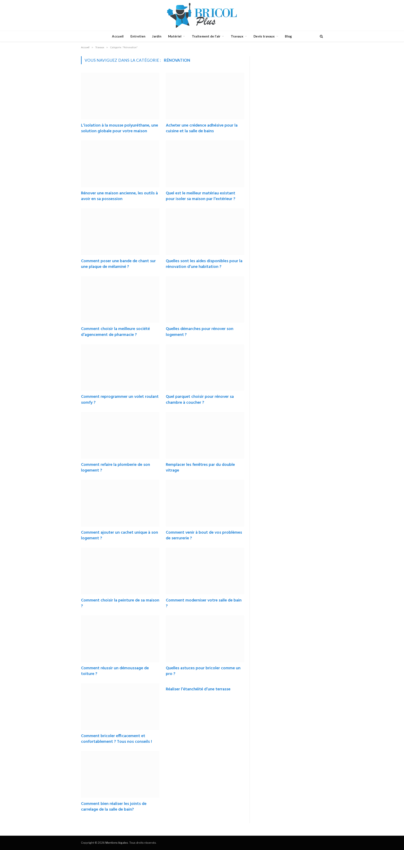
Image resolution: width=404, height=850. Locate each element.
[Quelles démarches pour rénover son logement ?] (205, 299)
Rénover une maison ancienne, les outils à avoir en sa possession (119, 196)
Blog (288, 36)
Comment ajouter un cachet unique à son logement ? (119, 535)
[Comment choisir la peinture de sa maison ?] (120, 571)
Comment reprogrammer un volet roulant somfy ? (120, 399)
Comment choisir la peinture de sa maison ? (120, 603)
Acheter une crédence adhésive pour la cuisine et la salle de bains (202, 128)
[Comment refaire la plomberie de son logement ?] (120, 435)
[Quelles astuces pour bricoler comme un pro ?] (205, 638)
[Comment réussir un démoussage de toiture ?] (120, 638)
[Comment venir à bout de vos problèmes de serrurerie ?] (205, 503)
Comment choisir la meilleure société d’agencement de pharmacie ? (115, 332)
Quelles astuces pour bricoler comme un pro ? (203, 671)
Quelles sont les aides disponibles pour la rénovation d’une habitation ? (204, 264)
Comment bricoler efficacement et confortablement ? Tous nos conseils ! (116, 739)
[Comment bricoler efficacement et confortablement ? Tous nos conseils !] (120, 706)
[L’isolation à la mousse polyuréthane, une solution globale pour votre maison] (120, 96)
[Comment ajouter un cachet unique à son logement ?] (120, 503)
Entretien (138, 36)
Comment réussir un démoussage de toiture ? (115, 671)
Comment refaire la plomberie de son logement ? (115, 467)
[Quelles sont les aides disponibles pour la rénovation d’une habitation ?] (205, 231)
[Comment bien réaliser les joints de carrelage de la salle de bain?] (120, 774)
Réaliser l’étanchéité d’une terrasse (198, 689)
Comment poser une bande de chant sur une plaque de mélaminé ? (118, 264)
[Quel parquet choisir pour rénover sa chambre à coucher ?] (205, 367)
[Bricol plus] (202, 15)
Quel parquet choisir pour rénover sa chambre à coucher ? (200, 399)
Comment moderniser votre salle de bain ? (204, 603)
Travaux (237, 36)
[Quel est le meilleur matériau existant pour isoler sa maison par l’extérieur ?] (205, 163)
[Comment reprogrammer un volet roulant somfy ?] (120, 367)
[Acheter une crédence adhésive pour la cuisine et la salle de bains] (205, 96)
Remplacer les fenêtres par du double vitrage (200, 467)
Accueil (118, 36)
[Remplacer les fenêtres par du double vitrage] (205, 435)
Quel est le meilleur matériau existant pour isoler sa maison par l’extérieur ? (200, 196)
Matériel (174, 36)
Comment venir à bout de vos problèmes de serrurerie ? (204, 535)
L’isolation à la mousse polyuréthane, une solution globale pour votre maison (119, 128)
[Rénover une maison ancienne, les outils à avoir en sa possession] (120, 163)
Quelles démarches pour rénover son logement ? (199, 332)
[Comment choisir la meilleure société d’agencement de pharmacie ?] (120, 299)
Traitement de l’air (206, 36)
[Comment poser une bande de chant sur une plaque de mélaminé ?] (120, 231)
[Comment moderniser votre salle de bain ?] (205, 571)
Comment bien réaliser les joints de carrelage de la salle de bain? (113, 807)
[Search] (321, 36)
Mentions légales (116, 842)
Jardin (156, 36)
